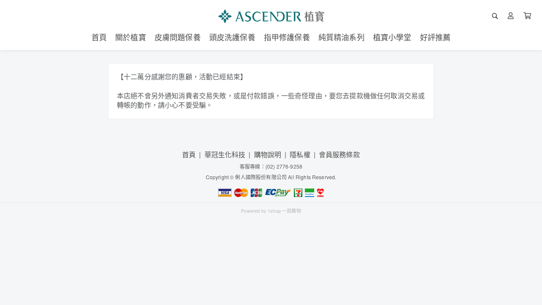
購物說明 (268, 154)
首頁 (189, 154)
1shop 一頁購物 (284, 210)
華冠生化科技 (225, 154)
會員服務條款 (339, 154)
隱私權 (300, 154)
